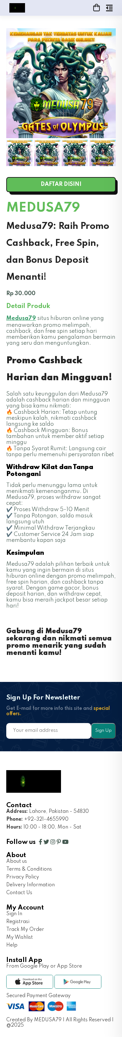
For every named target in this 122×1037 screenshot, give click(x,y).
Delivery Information (30, 885)
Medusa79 (21, 318)
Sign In (14, 913)
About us (16, 861)
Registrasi (17, 921)
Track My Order (25, 929)
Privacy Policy (22, 877)
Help (12, 945)
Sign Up (103, 730)
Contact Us (19, 892)
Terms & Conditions (29, 869)
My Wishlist (19, 937)
